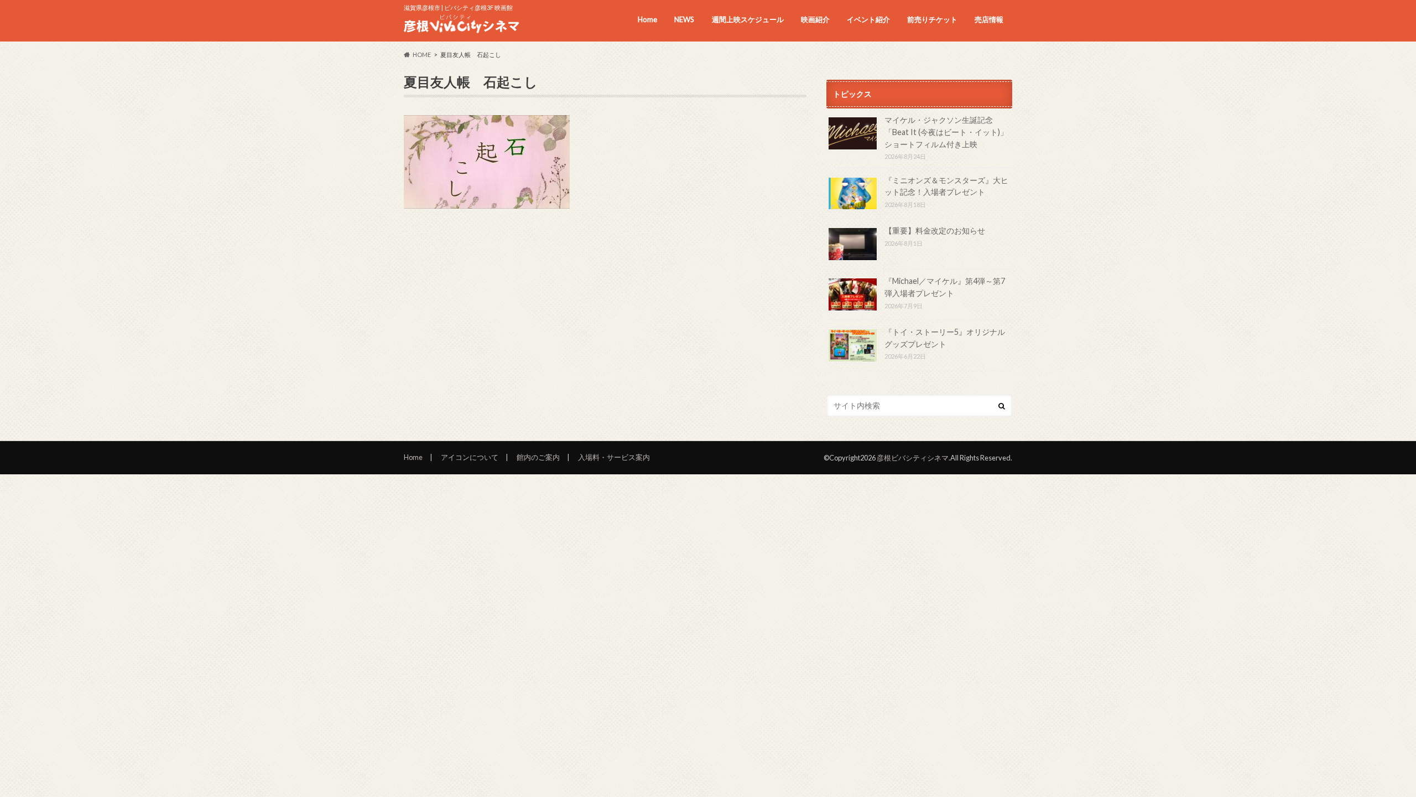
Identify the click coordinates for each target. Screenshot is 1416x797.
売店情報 (989, 19)
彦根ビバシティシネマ (913, 457)
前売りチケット (932, 19)
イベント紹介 (868, 19)
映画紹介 (815, 19)
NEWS (684, 19)
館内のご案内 (538, 457)
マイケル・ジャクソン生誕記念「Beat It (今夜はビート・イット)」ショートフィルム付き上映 (946, 131)
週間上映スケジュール (748, 19)
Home (647, 19)
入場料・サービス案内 (614, 457)
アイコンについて (469, 457)
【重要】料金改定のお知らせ (934, 230)
